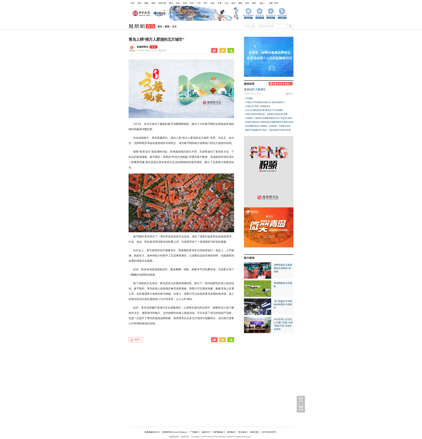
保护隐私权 (218, 432)
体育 (185, 3)
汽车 (199, 3)
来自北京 (151, 50)
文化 (226, 3)
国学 (247, 3)
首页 (133, 3)
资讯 (139, 3)
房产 (206, 3)
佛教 (240, 3)
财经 (171, 3)
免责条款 (231, 432)
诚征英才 (206, 432)
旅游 (233, 3)
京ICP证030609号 (268, 432)
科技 (213, 3)
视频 (146, 3)
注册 (271, 3)
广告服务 (194, 432)
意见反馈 (242, 432)
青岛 (160, 26)
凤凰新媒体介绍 (151, 432)
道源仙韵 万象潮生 (255, 89)
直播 (153, 3)
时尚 (192, 3)
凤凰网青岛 (142, 47)
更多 (261, 3)
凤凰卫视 (162, 3)
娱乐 (178, 3)
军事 (220, 3)
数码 (254, 3)
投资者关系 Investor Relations (174, 432)
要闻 (167, 26)
